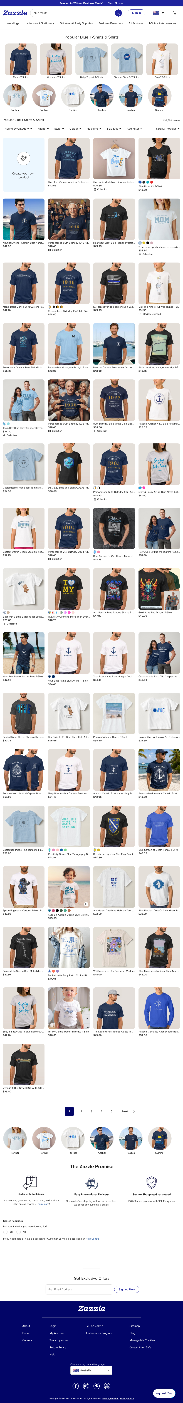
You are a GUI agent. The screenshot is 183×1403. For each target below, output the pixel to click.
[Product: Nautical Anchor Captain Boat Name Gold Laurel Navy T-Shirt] (23, 219)
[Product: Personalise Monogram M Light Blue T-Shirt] (69, 344)
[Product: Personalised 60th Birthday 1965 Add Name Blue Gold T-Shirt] (114, 464)
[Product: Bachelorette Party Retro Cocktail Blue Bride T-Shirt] (69, 947)
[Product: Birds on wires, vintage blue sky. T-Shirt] (159, 344)
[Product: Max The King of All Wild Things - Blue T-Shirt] (159, 283)
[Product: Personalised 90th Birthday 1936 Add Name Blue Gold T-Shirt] (69, 400)
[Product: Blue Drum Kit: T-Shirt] (159, 158)
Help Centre (92, 1238)
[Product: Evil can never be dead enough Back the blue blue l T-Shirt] (114, 283)
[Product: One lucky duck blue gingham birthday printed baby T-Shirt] (114, 158)
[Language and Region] (159, 13)
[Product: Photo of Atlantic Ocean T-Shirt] (114, 713)
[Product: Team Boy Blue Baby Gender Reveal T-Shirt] (23, 400)
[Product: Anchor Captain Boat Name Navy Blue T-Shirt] (114, 770)
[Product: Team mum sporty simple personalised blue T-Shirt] (159, 219)
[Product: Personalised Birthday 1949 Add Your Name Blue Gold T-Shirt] (69, 283)
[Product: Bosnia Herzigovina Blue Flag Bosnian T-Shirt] (114, 826)
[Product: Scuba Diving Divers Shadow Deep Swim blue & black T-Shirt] (23, 713)
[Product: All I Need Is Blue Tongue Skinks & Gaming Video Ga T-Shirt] (114, 589)
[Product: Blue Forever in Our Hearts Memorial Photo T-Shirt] (114, 528)
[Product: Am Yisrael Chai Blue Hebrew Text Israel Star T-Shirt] (114, 887)
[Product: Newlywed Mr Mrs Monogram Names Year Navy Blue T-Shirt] (159, 528)
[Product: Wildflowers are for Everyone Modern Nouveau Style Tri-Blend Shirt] (114, 947)
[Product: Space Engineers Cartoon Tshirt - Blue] (23, 887)
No (24, 1231)
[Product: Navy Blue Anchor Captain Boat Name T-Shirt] (69, 770)
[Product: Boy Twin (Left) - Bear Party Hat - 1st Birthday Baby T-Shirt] (69, 713)
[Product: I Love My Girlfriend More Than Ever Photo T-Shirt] (69, 589)
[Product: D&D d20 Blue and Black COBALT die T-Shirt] (69, 464)
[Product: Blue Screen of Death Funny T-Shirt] (159, 826)
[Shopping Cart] (175, 13)
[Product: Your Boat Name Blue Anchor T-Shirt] (69, 653)
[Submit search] (118, 13)
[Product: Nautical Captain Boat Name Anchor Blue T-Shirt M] (114, 344)
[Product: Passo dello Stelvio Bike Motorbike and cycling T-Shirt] (23, 947)
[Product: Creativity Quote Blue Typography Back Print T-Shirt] (69, 826)
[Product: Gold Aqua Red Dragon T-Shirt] (159, 589)
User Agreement (110, 1398)
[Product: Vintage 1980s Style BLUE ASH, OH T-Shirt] (23, 1064)
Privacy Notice (127, 1398)
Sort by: (160, 128)
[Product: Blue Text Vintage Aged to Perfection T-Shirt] (69, 158)
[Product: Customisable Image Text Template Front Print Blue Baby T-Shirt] (23, 464)
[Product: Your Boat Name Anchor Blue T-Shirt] (23, 653)
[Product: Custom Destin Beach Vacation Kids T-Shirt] (23, 528)
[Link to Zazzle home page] (16, 12)
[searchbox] (76, 13)
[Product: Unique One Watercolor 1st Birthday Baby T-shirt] (159, 713)
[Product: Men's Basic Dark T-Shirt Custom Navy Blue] (23, 283)
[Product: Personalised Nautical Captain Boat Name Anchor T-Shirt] (23, 770)
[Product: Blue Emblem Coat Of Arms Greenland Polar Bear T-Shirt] (159, 887)
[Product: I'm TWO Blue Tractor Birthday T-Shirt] (69, 1008)
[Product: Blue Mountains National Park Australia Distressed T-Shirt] (159, 947)
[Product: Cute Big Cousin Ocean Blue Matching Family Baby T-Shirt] (69, 887)
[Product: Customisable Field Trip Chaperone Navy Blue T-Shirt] (159, 653)
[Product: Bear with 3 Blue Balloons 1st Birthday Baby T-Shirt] (23, 589)
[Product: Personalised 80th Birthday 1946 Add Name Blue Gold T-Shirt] (69, 219)
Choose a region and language (87, 1364)
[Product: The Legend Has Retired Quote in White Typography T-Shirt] (114, 1008)
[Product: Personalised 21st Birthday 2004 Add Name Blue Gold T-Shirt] (69, 528)
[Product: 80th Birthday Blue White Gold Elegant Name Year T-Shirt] (114, 400)
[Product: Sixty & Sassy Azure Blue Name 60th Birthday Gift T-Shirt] (159, 464)
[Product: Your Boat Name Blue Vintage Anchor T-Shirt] (114, 653)
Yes (12, 1231)
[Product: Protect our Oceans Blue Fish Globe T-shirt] (23, 344)
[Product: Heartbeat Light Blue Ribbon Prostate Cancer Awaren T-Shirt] (114, 219)
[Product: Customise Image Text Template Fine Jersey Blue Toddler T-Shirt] (23, 826)
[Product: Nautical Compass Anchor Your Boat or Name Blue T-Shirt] (159, 1008)
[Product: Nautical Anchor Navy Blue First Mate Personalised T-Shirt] (159, 400)
